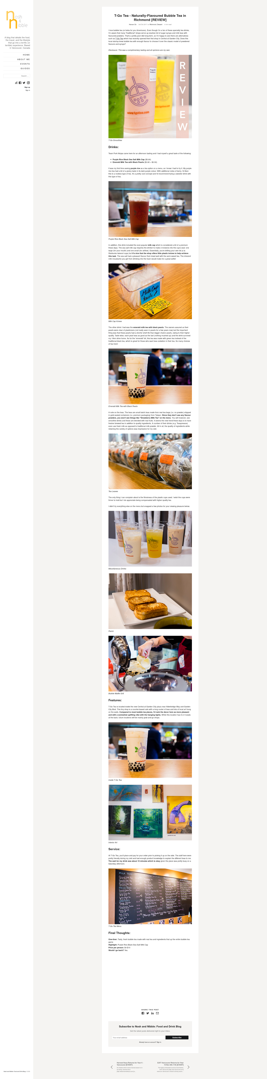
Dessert (159, 24)
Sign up (27, 87)
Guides (25, 68)
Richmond (153, 24)
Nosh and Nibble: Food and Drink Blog (15, 1071)
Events (25, 63)
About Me (23, 59)
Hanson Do (132, 24)
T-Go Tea (119, 38)
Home (26, 54)
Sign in (28, 90)
